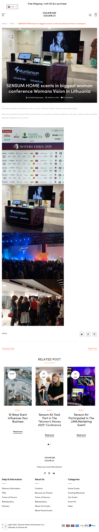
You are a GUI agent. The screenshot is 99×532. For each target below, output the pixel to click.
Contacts (39, 488)
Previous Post (8, 348)
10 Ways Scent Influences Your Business (18, 418)
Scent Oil (72, 501)
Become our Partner (44, 492)
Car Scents (72, 497)
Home (4, 23)
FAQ (4, 492)
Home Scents (74, 488)
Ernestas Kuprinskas (36, 97)
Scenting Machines (76, 492)
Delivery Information (11, 488)
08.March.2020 (53, 97)
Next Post (92, 348)
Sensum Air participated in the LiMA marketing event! (81, 420)
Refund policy (8, 501)
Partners (5, 506)
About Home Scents (43, 510)
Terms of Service (9, 497)
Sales (70, 506)
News (12, 23)
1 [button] (48, 444)
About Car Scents (42, 506)
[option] (18, 398)
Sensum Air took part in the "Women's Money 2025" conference (49, 420)
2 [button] (50, 444)
